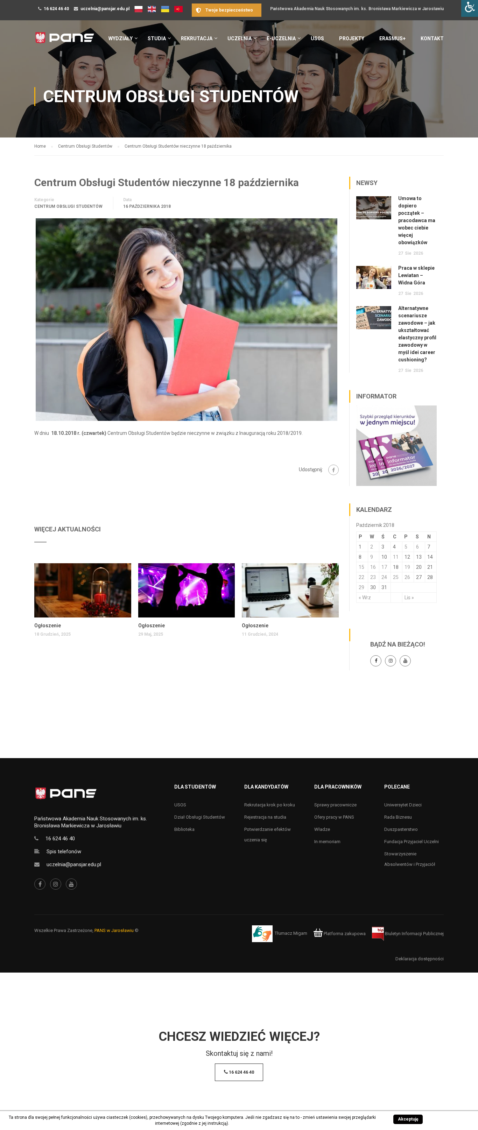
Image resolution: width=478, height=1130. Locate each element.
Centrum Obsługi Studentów (68, 206)
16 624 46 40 (56, 8)
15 (361, 567)
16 (373, 567)
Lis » (409, 597)
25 (396, 577)
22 (361, 577)
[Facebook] (333, 470)
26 (407, 577)
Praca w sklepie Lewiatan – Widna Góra (416, 275)
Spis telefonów (64, 851)
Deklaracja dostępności (419, 958)
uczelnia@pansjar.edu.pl (104, 8)
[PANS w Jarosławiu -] (64, 41)
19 (407, 567)
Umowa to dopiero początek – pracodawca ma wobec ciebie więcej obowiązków (416, 220)
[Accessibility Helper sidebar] (469, 8)
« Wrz (365, 597)
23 (373, 577)
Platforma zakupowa (344, 933)
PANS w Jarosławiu (114, 930)
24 (384, 577)
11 (396, 557)
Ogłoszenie (47, 625)
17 (384, 567)
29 (361, 587)
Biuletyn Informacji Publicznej (414, 933)
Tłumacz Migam (291, 933)
